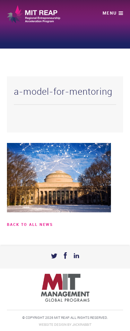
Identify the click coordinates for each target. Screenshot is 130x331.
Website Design (53, 324)
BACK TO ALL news (30, 225)
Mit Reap (33, 14)
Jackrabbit (82, 324)
